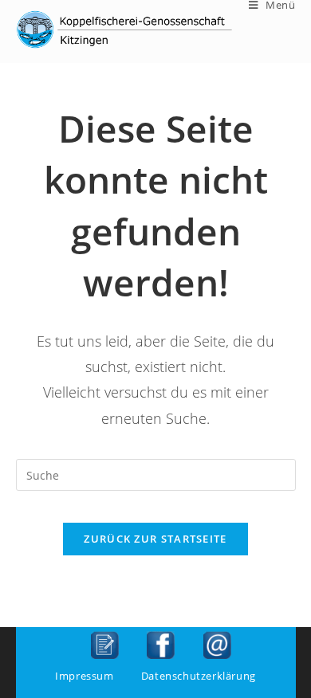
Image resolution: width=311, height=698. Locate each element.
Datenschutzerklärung (198, 676)
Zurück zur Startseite (155, 538)
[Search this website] (156, 473)
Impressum (84, 676)
